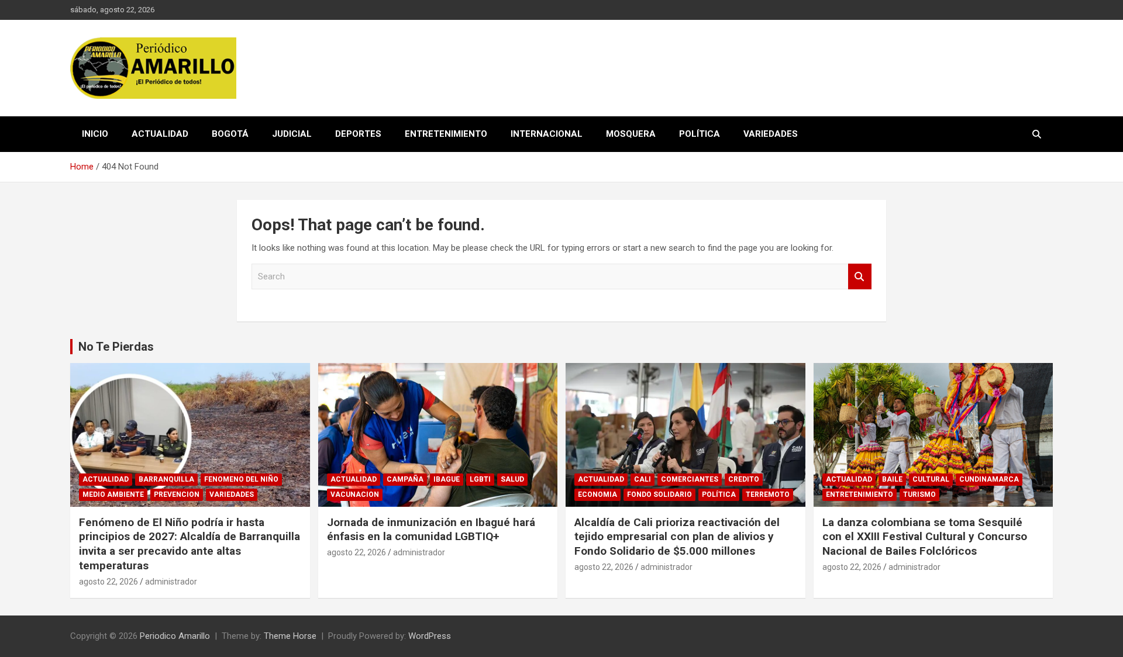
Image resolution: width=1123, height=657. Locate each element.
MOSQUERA (631, 134)
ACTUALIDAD (160, 134)
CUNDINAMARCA (989, 479)
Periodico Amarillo (175, 636)
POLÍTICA (699, 134)
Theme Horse (290, 636)
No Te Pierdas (116, 347)
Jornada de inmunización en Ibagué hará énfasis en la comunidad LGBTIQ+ (431, 530)
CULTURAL (930, 479)
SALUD (512, 479)
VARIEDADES (770, 134)
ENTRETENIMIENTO (446, 134)
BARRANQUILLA (166, 479)
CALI (642, 479)
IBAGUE (446, 479)
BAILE (892, 479)
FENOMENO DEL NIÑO (241, 479)
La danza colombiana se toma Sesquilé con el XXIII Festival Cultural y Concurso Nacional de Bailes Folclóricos (924, 537)
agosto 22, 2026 (108, 581)
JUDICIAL (292, 134)
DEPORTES (358, 134)
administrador (171, 581)
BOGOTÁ (230, 134)
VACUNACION (354, 494)
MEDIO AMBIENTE (113, 494)
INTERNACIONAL (547, 134)
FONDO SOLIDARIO (659, 494)
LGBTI (480, 479)
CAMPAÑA (405, 479)
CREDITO (743, 479)
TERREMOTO (768, 494)
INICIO (95, 134)
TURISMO (919, 494)
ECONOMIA (597, 494)
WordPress (429, 636)
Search (859, 277)
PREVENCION (176, 494)
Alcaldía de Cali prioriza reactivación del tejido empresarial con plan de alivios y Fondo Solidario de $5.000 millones (677, 537)
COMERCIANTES (689, 479)
